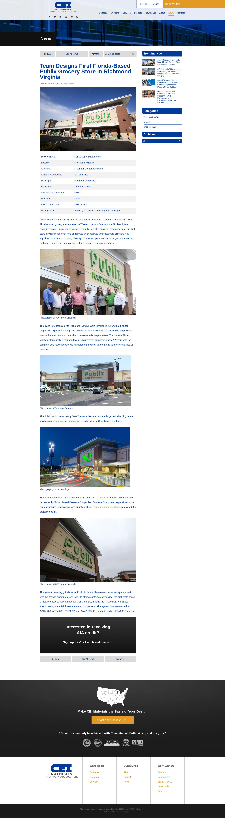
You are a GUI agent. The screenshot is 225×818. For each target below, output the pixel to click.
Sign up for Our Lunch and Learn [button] (88, 642)
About (127, 772)
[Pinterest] (71, 16)
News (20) (148, 122)
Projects (128, 777)
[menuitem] (103, 13)
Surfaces (94, 772)
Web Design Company (112, 812)
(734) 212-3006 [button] (149, 4)
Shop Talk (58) (150, 127)
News (126, 781)
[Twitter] (54, 16)
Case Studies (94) (151, 117)
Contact (162, 772)
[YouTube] (66, 16)
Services (94, 781)
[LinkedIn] (60, 16)
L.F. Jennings (101, 497)
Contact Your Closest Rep (112, 720)
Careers (162, 791)
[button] (174, 4)
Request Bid (164, 777)
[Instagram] (77, 16)
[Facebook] (49, 16)
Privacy (99, 812)
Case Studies (68, 84)
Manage (125, 812)
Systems (94, 777)
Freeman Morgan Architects (105, 507)
